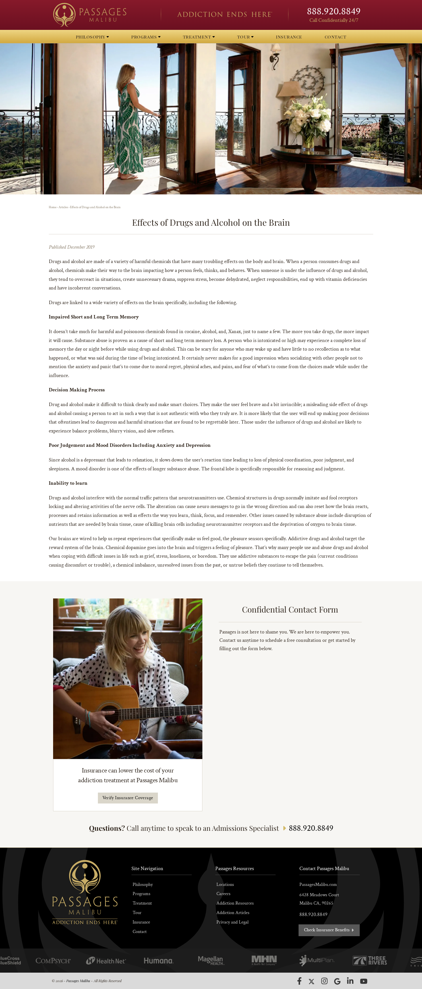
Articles (63, 207)
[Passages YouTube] (363, 981)
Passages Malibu (78, 980)
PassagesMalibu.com (318, 885)
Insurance (141, 922)
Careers (223, 894)
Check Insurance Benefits (327, 930)
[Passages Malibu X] (311, 981)
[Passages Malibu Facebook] (299, 981)
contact (335, 37)
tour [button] (244, 37)
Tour (137, 913)
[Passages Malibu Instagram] (324, 980)
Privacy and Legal (232, 922)
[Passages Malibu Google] (337, 981)
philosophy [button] (91, 37)
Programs (141, 894)
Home (53, 207)
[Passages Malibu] (102, 15)
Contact (140, 932)
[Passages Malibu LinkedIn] (350, 980)
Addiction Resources (235, 903)
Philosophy (143, 885)
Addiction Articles (232, 913)
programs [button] (144, 37)
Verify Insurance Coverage (127, 798)
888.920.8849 (334, 11)
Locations (225, 885)
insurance (289, 37)
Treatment (142, 903)
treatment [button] (197, 37)
